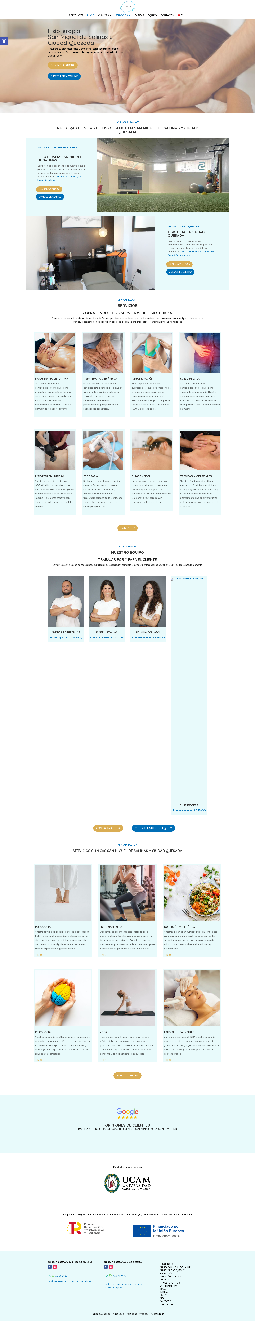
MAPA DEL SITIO (167, 1304)
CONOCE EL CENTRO (50, 196)
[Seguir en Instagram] (55, 1267)
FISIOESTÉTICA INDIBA (170, 1282)
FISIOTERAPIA (166, 1264)
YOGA (163, 1289)
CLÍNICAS (103, 15)
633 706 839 (61, 1276)
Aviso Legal (118, 1313)
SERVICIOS (122, 15)
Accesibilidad (157, 1313)
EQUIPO (152, 15)
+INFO (168, 955)
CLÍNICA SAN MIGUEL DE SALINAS (175, 1267)
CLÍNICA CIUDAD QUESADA (172, 1270)
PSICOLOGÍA (166, 1279)
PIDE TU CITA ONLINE (64, 76)
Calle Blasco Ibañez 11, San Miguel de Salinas (70, 1281)
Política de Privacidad (138, 1313)
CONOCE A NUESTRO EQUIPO (153, 828)
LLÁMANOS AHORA (49, 189)
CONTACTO (167, 15)
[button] (4, 41)
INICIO (90, 15)
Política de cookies (100, 1313)
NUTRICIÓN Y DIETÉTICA (171, 1276)
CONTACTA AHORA (63, 65)
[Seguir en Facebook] (50, 1267)
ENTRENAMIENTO (168, 1286)
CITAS (162, 1298)
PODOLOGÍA (166, 1273)
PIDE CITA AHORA (127, 1075)
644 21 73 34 (119, 1276)
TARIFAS (139, 15)
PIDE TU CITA (75, 15)
